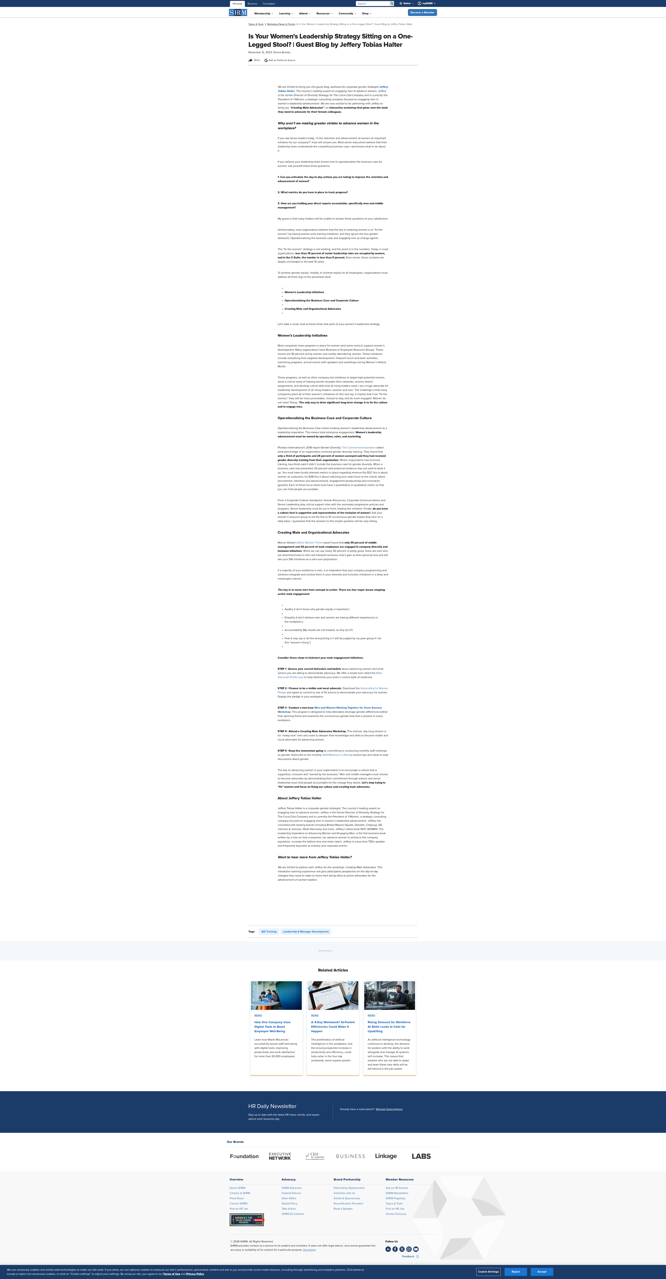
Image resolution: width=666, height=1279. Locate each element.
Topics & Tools (394, 1203)
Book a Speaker (343, 1208)
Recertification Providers (348, 1203)
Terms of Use (171, 1274)
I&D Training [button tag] (268, 931)
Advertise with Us (344, 1193)
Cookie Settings (488, 1272)
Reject (516, 1272)
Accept (542, 1272)
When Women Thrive (310, 542)
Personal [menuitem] (237, 4)
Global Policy (289, 1203)
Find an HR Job (395, 1208)
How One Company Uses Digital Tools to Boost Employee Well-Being (272, 1026)
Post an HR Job (239, 1208)
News (258, 1015)
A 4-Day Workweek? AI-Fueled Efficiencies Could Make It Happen (333, 1026)
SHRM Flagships (395, 1198)
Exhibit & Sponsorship (347, 1198)
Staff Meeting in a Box (335, 755)
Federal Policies (291, 1193)
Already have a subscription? (357, 1109)
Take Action (289, 1208)
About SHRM (237, 1188)
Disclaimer (309, 1249)
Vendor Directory (396, 1214)
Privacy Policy (195, 1274)
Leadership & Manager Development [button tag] (306, 931)
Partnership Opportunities (349, 1188)
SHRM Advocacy (292, 1188)
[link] (256, 24)
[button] (422, 12)
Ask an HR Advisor (397, 1188)
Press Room (237, 1198)
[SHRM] (238, 12)
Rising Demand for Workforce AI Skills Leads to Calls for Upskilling (389, 1026)
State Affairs (289, 1198)
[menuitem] (408, 3)
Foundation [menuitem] (269, 4)
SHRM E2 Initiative (293, 1214)
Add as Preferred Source (282, 60)
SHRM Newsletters (397, 1193)
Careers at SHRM (240, 1193)
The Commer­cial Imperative (359, 447)
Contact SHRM (238, 1203)
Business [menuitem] (253, 4)
